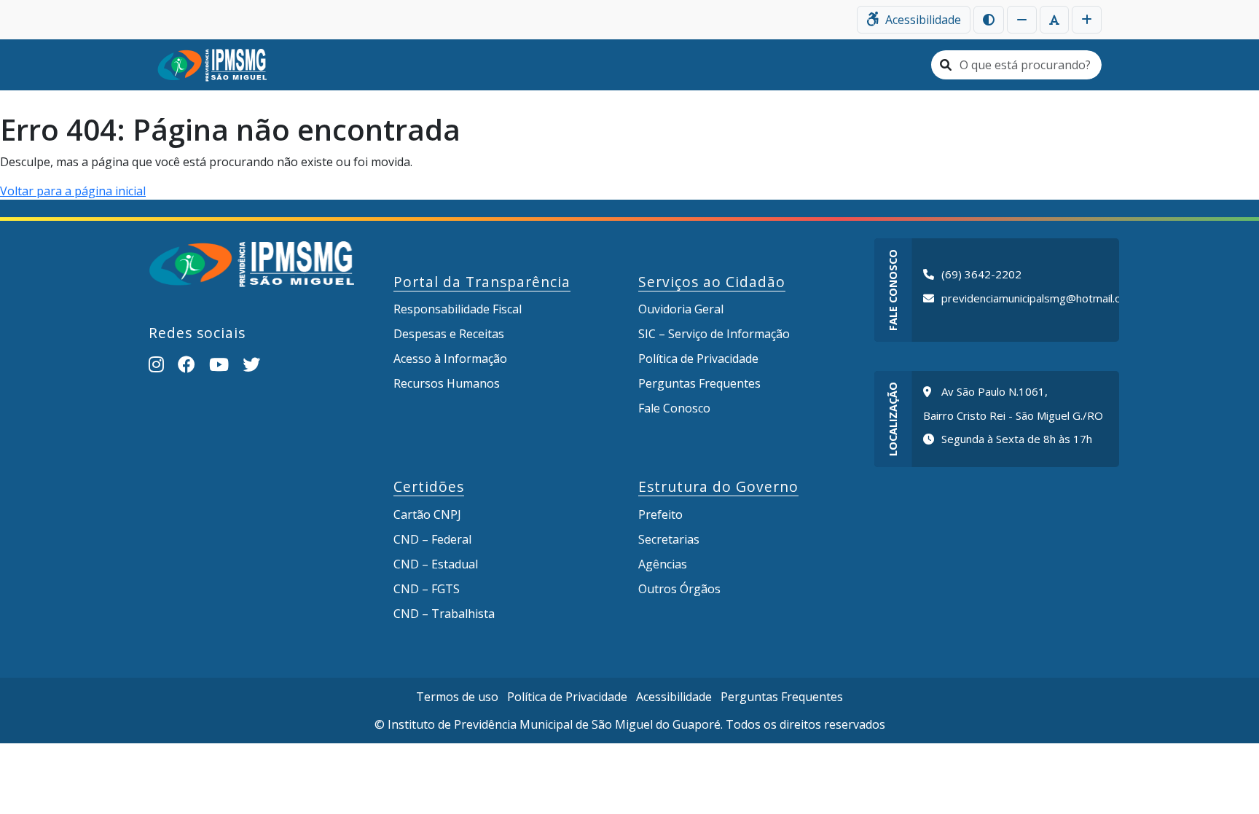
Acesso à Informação (450, 359)
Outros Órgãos (679, 589)
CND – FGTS (426, 589)
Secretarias (668, 539)
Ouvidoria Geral (680, 309)
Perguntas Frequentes (699, 383)
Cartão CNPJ (427, 514)
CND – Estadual (435, 564)
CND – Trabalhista (444, 614)
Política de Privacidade (698, 359)
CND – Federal (432, 539)
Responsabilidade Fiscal (457, 309)
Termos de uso (457, 697)
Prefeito (660, 514)
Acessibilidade (674, 697)
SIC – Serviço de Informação (714, 334)
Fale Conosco (674, 408)
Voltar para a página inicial (73, 191)
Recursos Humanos (446, 383)
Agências (662, 564)
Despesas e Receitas (448, 334)
